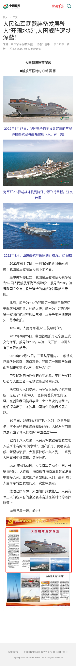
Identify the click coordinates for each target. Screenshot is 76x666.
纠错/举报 (13, 652)
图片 (5, 17)
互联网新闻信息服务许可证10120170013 (46, 652)
